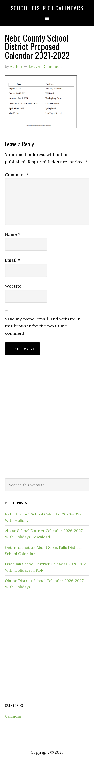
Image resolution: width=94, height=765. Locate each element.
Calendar (13, 716)
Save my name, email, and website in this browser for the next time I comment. (43, 326)
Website (13, 286)
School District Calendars (47, 7)
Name (12, 234)
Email (12, 260)
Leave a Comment (45, 66)
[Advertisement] (47, 422)
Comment (16, 174)
